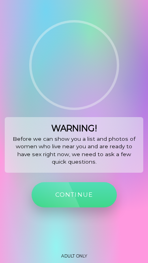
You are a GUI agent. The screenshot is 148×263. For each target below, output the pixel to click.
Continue (74, 194)
